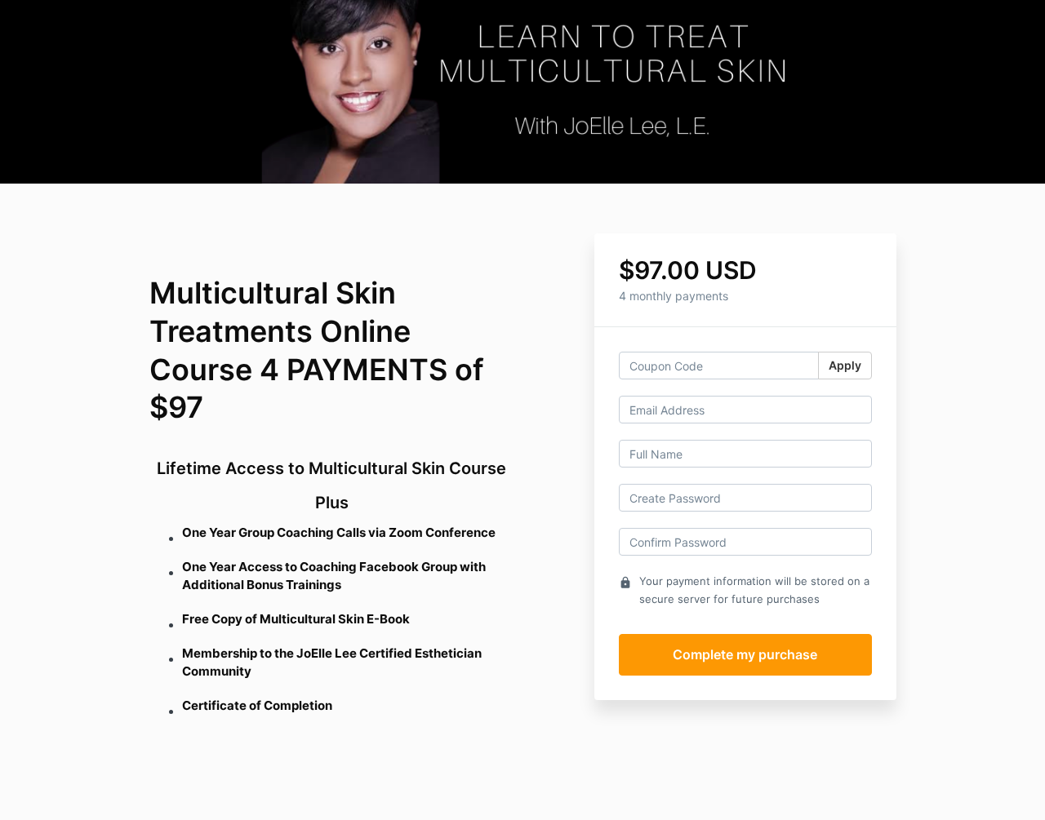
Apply (845, 365)
